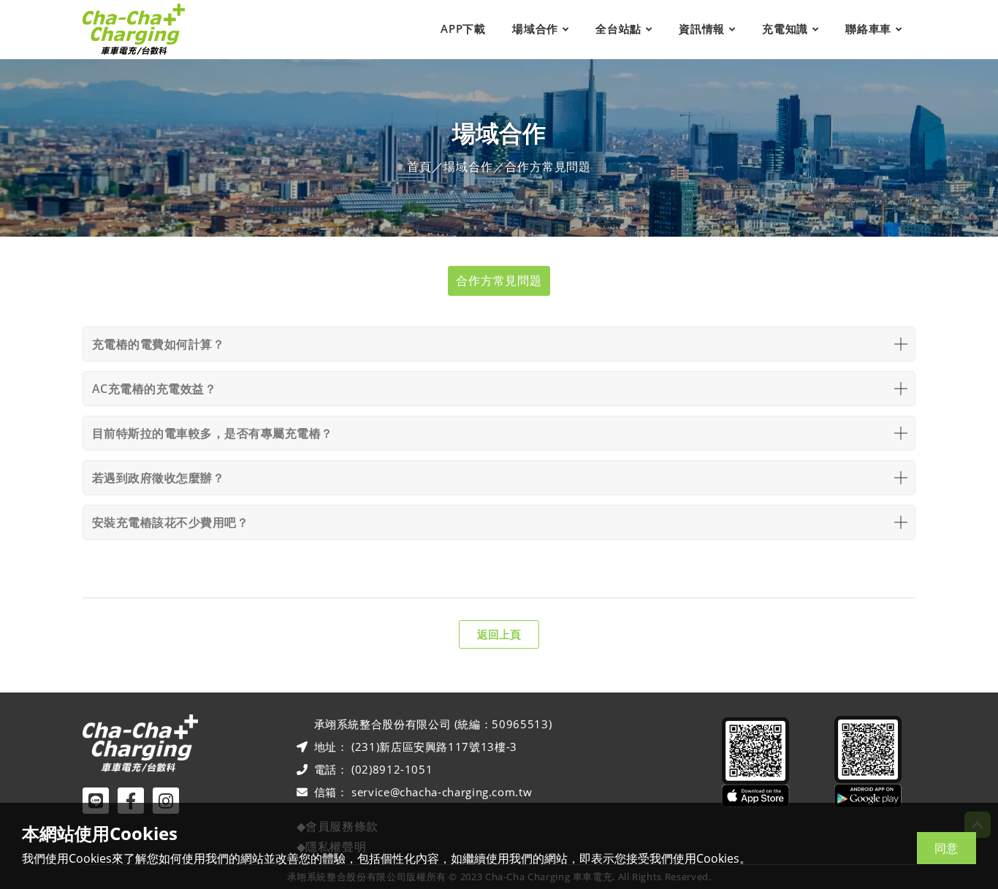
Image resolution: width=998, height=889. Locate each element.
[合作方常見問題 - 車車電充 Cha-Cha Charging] (134, 30)
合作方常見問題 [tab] (499, 280)
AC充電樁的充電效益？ (154, 389)
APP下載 (463, 28)
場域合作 (535, 28)
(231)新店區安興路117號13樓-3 (434, 746)
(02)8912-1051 (392, 769)
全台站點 (618, 28)
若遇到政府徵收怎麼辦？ (158, 478)
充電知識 (785, 28)
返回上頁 (499, 634)
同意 (946, 848)
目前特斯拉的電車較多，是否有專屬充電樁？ (212, 433)
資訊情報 (702, 28)
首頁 (419, 167)
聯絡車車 (868, 28)
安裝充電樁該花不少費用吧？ (170, 522)
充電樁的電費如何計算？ (158, 344)
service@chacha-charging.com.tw (441, 792)
